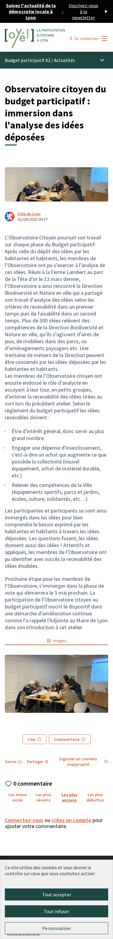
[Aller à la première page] (43, 38)
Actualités (64, 60)
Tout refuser (56, 911)
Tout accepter (56, 894)
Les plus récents (43, 797)
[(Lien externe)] (56, 684)
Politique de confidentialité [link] (23, 934)
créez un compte (71, 820)
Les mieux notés (17, 797)
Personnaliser (56, 928)
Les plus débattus (95, 797)
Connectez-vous (24, 820)
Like (31, 739)
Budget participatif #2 (27, 60)
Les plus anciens (69, 797)
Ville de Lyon (29, 214)
